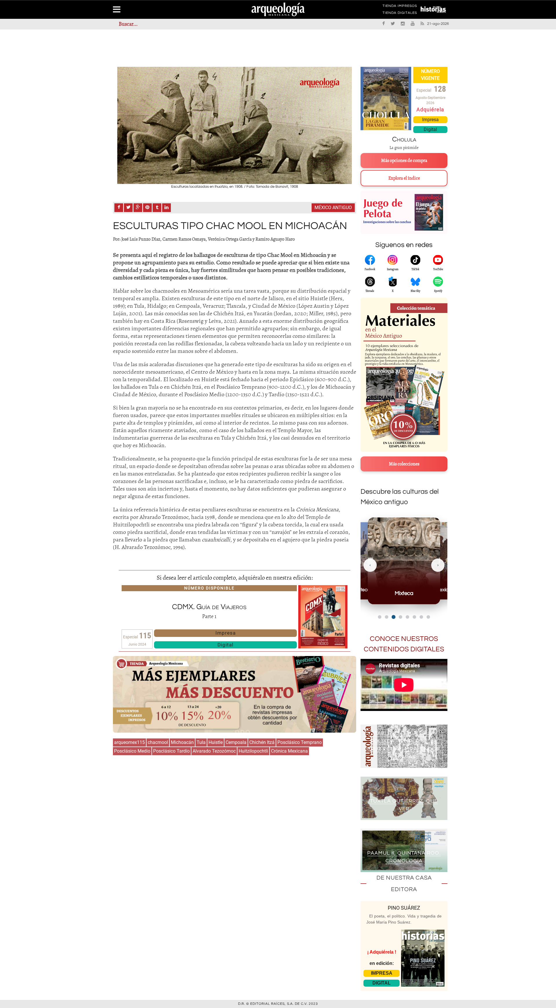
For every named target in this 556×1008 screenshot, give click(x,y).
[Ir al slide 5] (407, 617)
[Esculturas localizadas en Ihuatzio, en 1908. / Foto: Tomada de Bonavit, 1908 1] (234, 125)
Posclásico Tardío (171, 751)
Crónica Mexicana (289, 751)
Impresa (225, 633)
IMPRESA (381, 973)
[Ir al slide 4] (400, 617)
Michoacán (182, 742)
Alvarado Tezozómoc (214, 751)
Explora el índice (404, 178)
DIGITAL (381, 983)
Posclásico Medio (132, 751)
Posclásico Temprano (299, 742)
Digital (225, 645)
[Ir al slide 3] (393, 617)
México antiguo (333, 207)
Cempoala (236, 742)
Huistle (216, 742)
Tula (201, 742)
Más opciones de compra (404, 160)
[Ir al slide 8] (428, 617)
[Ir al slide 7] (421, 617)
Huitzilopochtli (253, 751)
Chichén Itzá (262, 742)
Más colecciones (404, 464)
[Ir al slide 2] (386, 617)
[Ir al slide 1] (379, 617)
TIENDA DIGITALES (400, 14)
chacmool (158, 742)
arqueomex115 (129, 742)
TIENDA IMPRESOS (400, 7)
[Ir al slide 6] (414, 617)
